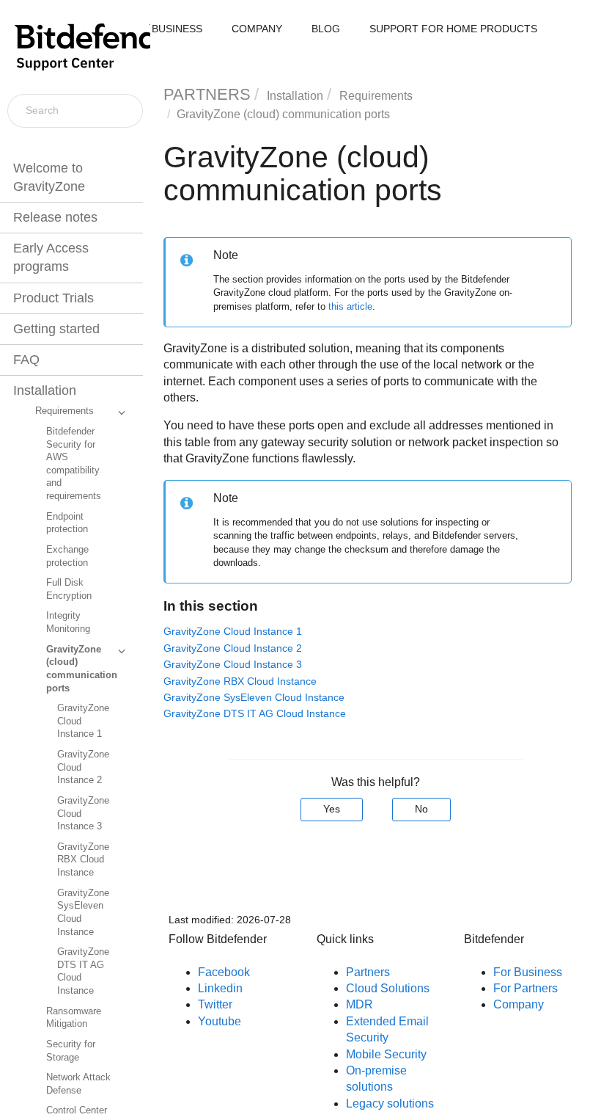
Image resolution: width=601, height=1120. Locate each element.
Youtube (219, 1021)
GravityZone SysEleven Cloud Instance (83, 912)
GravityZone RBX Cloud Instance (83, 860)
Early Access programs (51, 257)
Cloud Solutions (387, 988)
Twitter (215, 1004)
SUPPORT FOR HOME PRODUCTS (453, 28)
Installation (44, 390)
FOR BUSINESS (164, 28)
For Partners (525, 988)
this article (350, 306)
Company (518, 1004)
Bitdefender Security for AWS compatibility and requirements (73, 463)
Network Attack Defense (78, 1084)
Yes (331, 809)
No (421, 809)
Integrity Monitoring (68, 622)
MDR (359, 1004)
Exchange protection (67, 556)
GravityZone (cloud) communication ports (81, 669)
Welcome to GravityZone (49, 177)
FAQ (26, 359)
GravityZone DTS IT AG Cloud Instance (83, 971)
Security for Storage (70, 1051)
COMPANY (257, 28)
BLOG (325, 28)
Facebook (224, 972)
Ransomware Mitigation (73, 1018)
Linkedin (220, 988)
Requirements (64, 411)
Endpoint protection (67, 523)
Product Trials (53, 298)
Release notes (55, 217)
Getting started (56, 328)
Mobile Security (386, 1054)
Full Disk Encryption (69, 589)
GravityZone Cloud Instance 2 (83, 767)
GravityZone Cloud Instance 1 (83, 721)
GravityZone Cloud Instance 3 (83, 814)
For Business (527, 972)
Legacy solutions (390, 1103)
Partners (368, 972)
